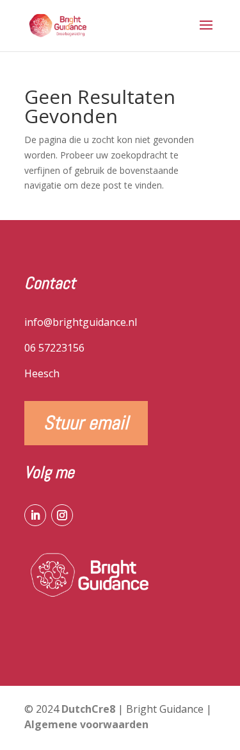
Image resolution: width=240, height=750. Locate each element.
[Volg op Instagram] (62, 515)
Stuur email (86, 423)
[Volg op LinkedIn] (35, 515)
